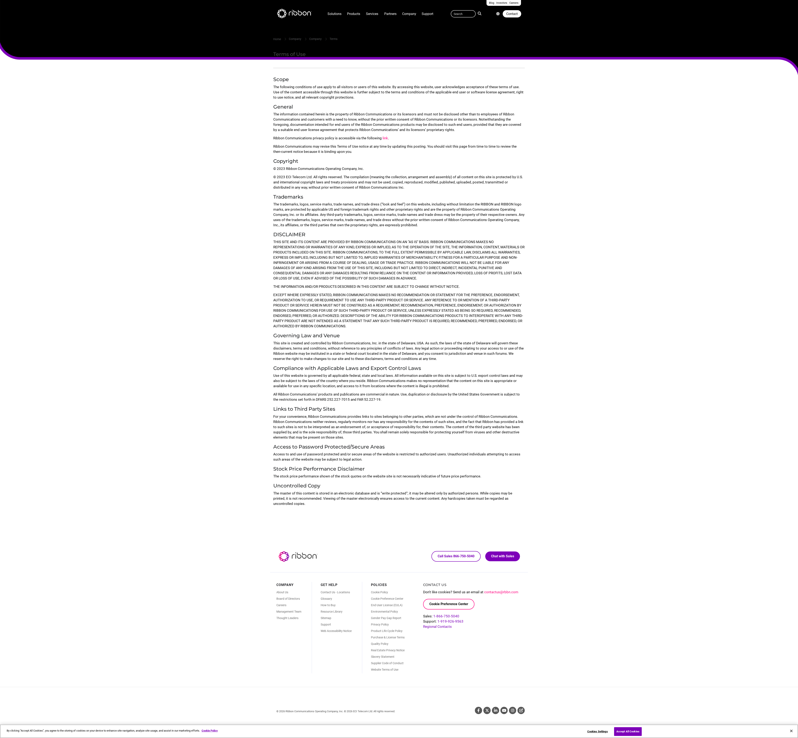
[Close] (791, 731)
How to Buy (328, 605)
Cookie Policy (379, 592)
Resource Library (331, 611)
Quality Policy (379, 643)
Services (372, 14)
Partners (390, 14)
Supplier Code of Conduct (387, 663)
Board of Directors (288, 598)
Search (480, 13)
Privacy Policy (380, 624)
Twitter (487, 710)
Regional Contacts (437, 626)
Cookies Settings (597, 731)
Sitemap (326, 618)
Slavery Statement (382, 656)
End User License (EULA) (387, 605)
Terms (333, 39)
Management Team (288, 611)
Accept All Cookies (627, 731)
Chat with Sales (502, 556)
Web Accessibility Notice (336, 631)
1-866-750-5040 (446, 616)
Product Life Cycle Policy (387, 631)
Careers (281, 605)
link (385, 138)
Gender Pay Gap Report (386, 618)
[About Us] (498, 14)
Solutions (334, 14)
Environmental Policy (384, 611)
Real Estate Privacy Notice (388, 650)
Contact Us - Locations (335, 592)
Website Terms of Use (384, 669)
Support (427, 14)
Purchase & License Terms (388, 637)
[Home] (294, 14)
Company (409, 14)
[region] (399, 731)
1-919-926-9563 (450, 621)
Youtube (504, 710)
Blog (521, 710)
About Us (282, 592)
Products (353, 14)
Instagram (512, 710)
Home (277, 39)
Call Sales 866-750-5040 (456, 556)
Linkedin (495, 710)
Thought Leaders (287, 618)
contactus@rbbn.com (501, 592)
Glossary (326, 598)
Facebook (478, 710)
